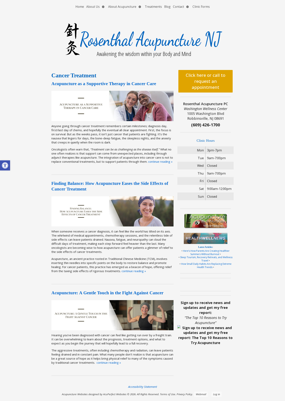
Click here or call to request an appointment (205, 81)
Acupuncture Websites (75, 394)
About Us (93, 6)
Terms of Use (167, 394)
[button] (5, 165)
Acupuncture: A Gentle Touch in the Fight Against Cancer (107, 292)
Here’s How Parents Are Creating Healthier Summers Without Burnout (206, 252)
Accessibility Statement (142, 387)
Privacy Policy (184, 394)
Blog (167, 6)
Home (79, 6)
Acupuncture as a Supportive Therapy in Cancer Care (103, 83)
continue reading (160, 161)
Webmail (201, 394)
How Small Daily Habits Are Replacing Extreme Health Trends (206, 265)
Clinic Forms (201, 6)
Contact (178, 6)
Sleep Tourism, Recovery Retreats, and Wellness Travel (206, 259)
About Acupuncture (122, 6)
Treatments (153, 6)
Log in (216, 394)
